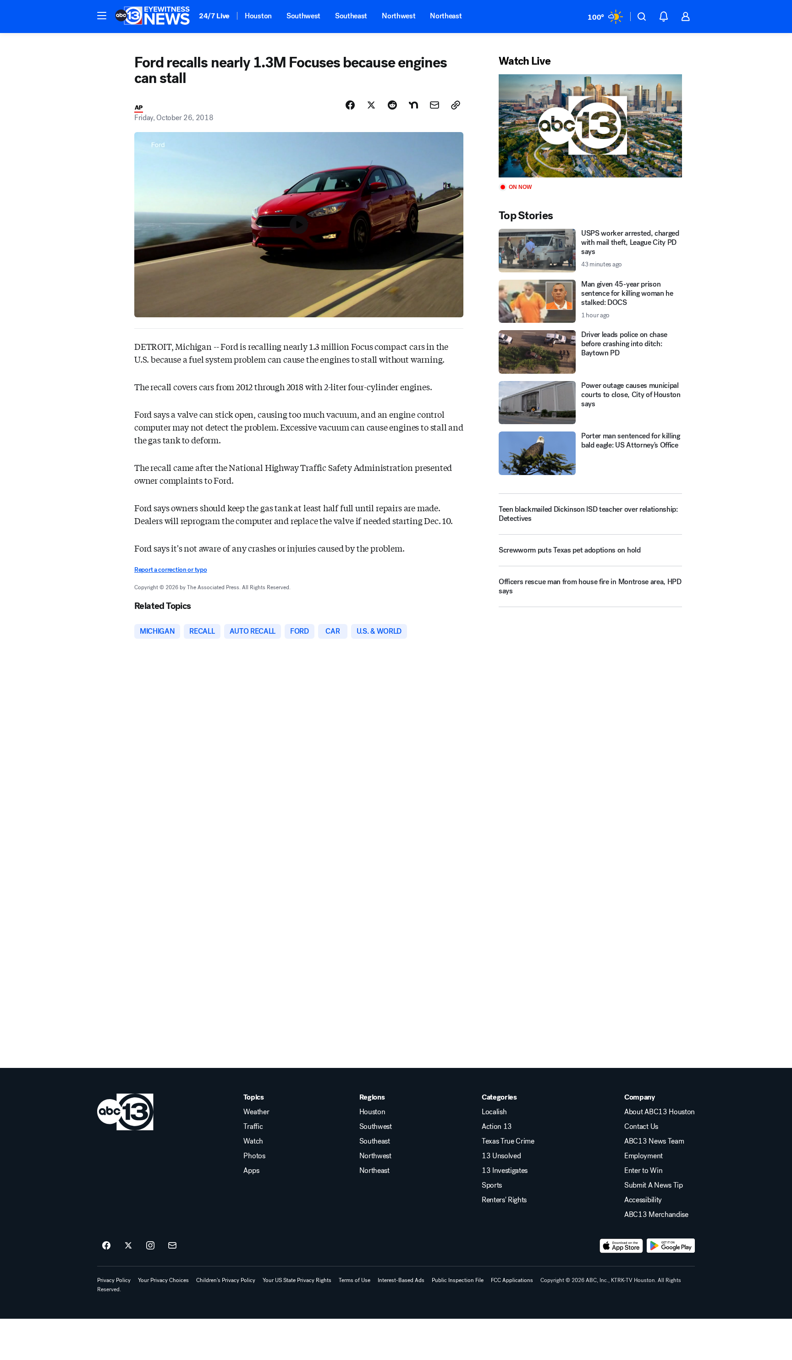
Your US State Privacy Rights (297, 1280)
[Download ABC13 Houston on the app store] (622, 1245)
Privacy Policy (114, 1280)
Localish (494, 1112)
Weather (256, 1112)
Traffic (253, 1126)
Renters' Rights (504, 1200)
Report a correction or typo (170, 569)
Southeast (351, 16)
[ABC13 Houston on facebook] (106, 1246)
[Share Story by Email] (434, 105)
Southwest (303, 16)
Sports (492, 1185)
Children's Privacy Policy (225, 1280)
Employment (643, 1156)
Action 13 (497, 1126)
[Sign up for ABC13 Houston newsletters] (172, 1246)
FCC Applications (512, 1280)
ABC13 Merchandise (656, 1214)
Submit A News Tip (653, 1185)
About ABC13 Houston (659, 1112)
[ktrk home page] (125, 1112)
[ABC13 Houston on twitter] (128, 1246)
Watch (253, 1141)
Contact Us (641, 1126)
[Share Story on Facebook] (350, 105)
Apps (251, 1170)
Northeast (446, 16)
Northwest (398, 16)
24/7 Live (214, 16)
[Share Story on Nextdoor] (413, 105)
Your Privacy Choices (163, 1280)
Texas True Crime (508, 1141)
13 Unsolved (501, 1156)
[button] (101, 15)
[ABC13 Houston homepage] (152, 16)
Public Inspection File (458, 1280)
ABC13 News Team (654, 1141)
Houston (258, 16)
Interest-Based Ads (401, 1280)
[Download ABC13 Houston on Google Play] (671, 1245)
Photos (254, 1156)
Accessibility (643, 1200)
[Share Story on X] (371, 105)
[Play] (590, 125)
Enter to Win (643, 1170)
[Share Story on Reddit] (392, 105)
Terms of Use (354, 1280)
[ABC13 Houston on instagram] (150, 1246)
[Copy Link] (455, 105)
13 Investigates (505, 1170)
